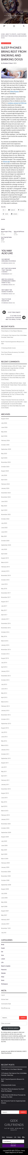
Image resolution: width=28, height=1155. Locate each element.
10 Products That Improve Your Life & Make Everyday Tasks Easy (14, 336)
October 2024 (5, 466)
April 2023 (4, 510)
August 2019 (5, 558)
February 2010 (5, 815)
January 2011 (5, 784)
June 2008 (4, 898)
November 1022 (6, 928)
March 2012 (4, 745)
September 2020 (6, 545)
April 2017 (4, 614)
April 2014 (4, 667)
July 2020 (4, 549)
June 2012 (4, 736)
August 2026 (5, 418)
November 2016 (6, 627)
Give (2, 955)
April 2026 (4, 436)
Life (2, 962)
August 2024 (5, 471)
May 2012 (4, 741)
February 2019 (5, 567)
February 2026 (5, 440)
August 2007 (5, 911)
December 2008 (6, 871)
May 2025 (4, 453)
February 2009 (5, 863)
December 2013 (6, 675)
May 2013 (4, 693)
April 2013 (4, 697)
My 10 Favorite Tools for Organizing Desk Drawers (13, 1102)
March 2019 (4, 562)
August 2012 (5, 728)
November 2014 (6, 649)
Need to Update (6, 43)
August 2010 (5, 793)
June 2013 (4, 688)
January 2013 (5, 710)
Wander (3, 973)
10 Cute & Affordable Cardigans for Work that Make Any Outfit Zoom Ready (13, 377)
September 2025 (6, 449)
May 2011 (4, 771)
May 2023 (4, 506)
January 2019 (5, 571)
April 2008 (4, 906)
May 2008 (4, 902)
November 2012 (6, 715)
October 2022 (5, 519)
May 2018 (4, 588)
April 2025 (4, 458)
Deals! (3, 948)
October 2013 (5, 680)
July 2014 (4, 662)
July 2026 (4, 423)
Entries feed (4, 999)
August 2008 (5, 889)
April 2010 (4, 806)
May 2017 (4, 610)
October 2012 (5, 719)
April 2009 (4, 854)
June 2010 (4, 797)
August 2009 (5, 837)
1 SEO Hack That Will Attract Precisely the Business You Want (13, 1096)
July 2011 (4, 767)
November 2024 (6, 462)
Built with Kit (13, 1149)
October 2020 (5, 540)
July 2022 (4, 523)
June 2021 (4, 532)
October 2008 (5, 880)
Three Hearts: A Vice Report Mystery (11, 331)
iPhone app (6, 161)
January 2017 (5, 619)
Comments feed (6, 1004)
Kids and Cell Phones (19, 231)
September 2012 (6, 723)
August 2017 (5, 601)
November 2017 (6, 597)
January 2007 (5, 924)
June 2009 (4, 845)
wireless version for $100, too (17, 103)
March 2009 (4, 858)
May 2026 (4, 432)
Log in (3, 995)
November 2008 (6, 876)
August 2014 (5, 658)
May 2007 (4, 915)
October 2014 (5, 654)
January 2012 (5, 749)
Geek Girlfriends (14, 10)
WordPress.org (5, 1008)
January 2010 (5, 819)
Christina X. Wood (8, 63)
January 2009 (5, 867)
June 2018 (4, 584)
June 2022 (4, 527)
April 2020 (4, 553)
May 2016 (4, 636)
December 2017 (6, 593)
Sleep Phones (14, 91)
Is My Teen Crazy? (14, 312)
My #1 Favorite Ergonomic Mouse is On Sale (12, 342)
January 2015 (5, 645)
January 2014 (5, 671)
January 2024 (5, 488)
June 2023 (4, 501)
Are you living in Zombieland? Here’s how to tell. (8, 280)
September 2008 (6, 885)
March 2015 (4, 641)
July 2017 (4, 606)
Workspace (4, 984)
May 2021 (4, 536)
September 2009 (6, 832)
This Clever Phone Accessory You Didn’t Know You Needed (12, 353)
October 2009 (5, 828)
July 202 (3, 932)
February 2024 (5, 484)
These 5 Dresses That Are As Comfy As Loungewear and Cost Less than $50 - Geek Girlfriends (14, 392)
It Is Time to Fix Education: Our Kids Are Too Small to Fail (13, 317)
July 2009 (4, 841)
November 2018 (6, 575)
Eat (2, 951)
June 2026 (4, 427)
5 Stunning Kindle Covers (8, 348)
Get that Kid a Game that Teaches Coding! (9, 270)
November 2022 (6, 514)
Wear (2, 977)
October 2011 (5, 754)
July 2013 (4, 684)
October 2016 (5, 632)
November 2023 (6, 497)
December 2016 (6, 623)
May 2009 (4, 850)
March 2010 (4, 810)
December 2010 (6, 789)
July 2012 (4, 732)
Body (2, 944)
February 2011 (5, 780)
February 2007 (5, 919)
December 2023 (6, 493)
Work (2, 980)
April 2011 (4, 776)
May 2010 (4, 802)
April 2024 (4, 479)
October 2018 (5, 580)
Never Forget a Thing (6, 231)
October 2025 (5, 445)
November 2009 (6, 824)
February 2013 (5, 706)
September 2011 (6, 758)
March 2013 (4, 702)
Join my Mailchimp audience (10, 1028)
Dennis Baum (6, 273)
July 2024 (4, 475)
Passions (4, 969)
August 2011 (5, 763)
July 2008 (4, 893)
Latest (3, 959)
